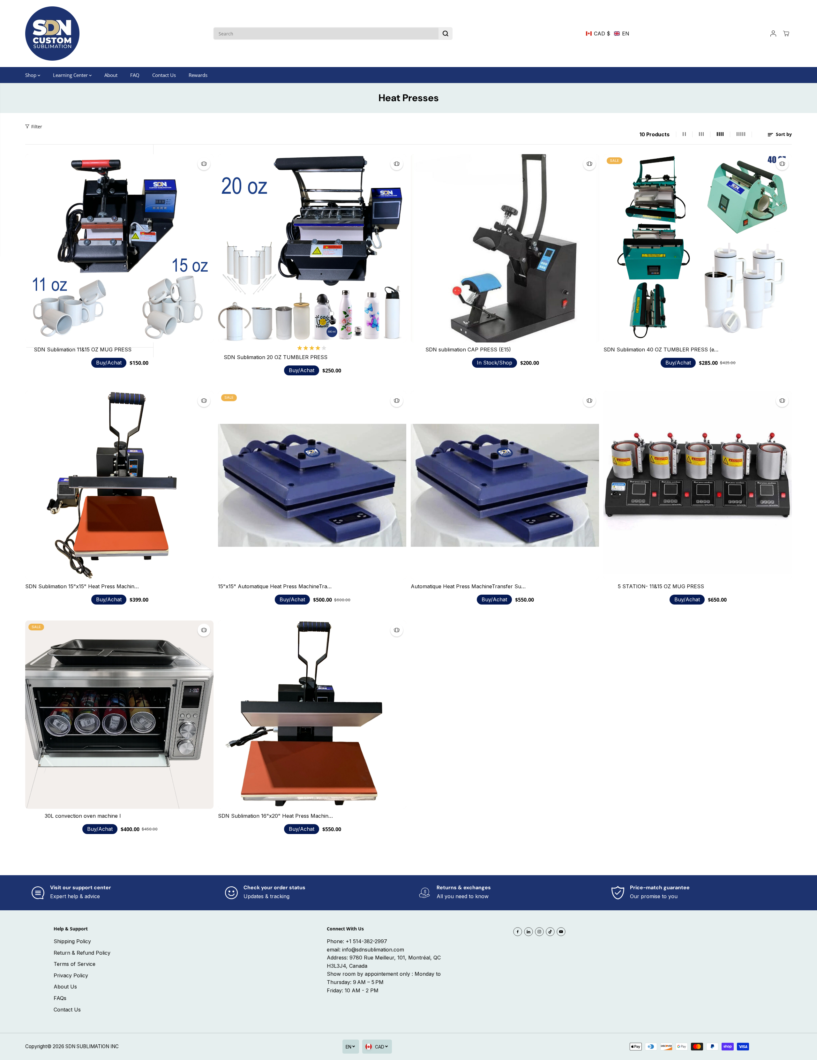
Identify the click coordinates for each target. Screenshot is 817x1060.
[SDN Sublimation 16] (312, 714)
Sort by (783, 134)
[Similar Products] (204, 164)
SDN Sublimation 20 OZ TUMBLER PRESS (275, 357)
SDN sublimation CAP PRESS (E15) (468, 349)
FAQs (60, 998)
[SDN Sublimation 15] (119, 485)
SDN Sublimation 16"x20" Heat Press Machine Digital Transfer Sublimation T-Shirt (275, 816)
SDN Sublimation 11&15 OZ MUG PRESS (82, 349)
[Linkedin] (528, 931)
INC (114, 1046)
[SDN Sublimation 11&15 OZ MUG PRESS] (119, 248)
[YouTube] (561, 931)
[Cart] (786, 33)
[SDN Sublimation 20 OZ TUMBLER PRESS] (312, 248)
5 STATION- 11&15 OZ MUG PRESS (661, 586)
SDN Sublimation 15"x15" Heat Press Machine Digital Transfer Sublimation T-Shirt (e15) (82, 586)
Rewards (198, 75)
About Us (65, 986)
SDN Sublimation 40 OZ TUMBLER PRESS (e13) (660, 349)
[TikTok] (550, 931)
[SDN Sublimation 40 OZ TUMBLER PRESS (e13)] (697, 248)
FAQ (134, 75)
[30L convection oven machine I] (119, 714)
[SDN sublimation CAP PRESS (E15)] (505, 248)
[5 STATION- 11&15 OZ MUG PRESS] (697, 485)
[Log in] (773, 33)
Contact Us (164, 75)
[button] (608, 33)
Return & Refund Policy (82, 953)
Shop (31, 75)
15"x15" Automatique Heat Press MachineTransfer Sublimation (275, 586)
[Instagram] (539, 931)
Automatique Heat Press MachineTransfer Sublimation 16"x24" (468, 586)
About (110, 75)
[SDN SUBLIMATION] (52, 33)
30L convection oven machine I (83, 816)
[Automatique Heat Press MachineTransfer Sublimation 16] (505, 485)
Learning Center (71, 75)
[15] (312, 485)
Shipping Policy (72, 941)
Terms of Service (74, 964)
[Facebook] (517, 931)
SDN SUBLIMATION (87, 1046)
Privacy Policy (71, 975)
